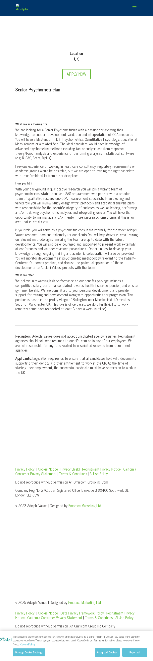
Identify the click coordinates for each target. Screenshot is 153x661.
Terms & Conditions (73, 474)
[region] (76, 646)
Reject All (134, 652)
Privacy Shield (70, 469)
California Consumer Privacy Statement (54, 617)
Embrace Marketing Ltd (85, 505)
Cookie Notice (48, 469)
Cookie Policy (27, 644)
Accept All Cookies (107, 652)
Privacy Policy (24, 469)
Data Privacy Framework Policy (82, 613)
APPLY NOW (76, 74)
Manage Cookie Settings (29, 652)
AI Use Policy (99, 474)
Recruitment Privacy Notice (102, 469)
